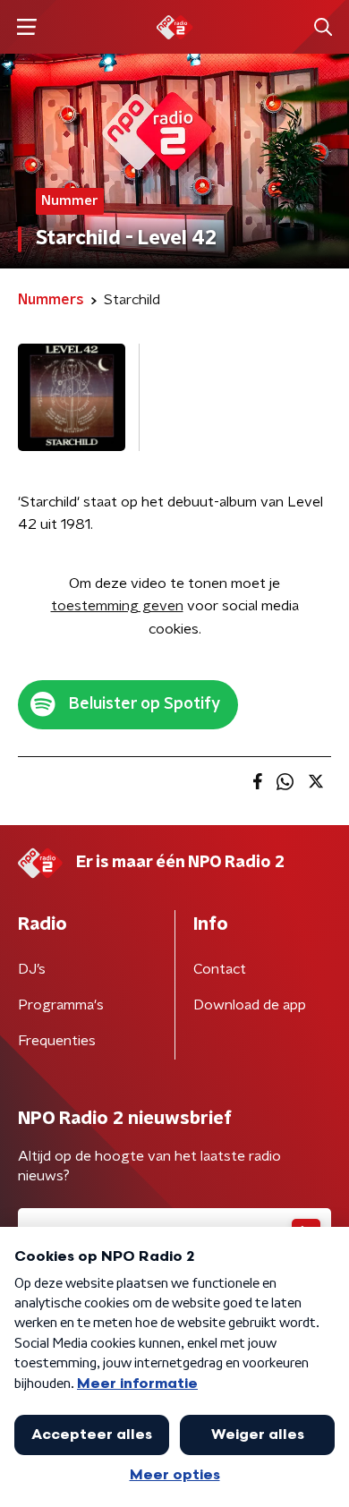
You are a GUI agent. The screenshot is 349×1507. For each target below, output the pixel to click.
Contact (219, 969)
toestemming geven (117, 606)
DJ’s (32, 969)
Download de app (249, 1005)
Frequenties (57, 1041)
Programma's (61, 1005)
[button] (26, 27)
